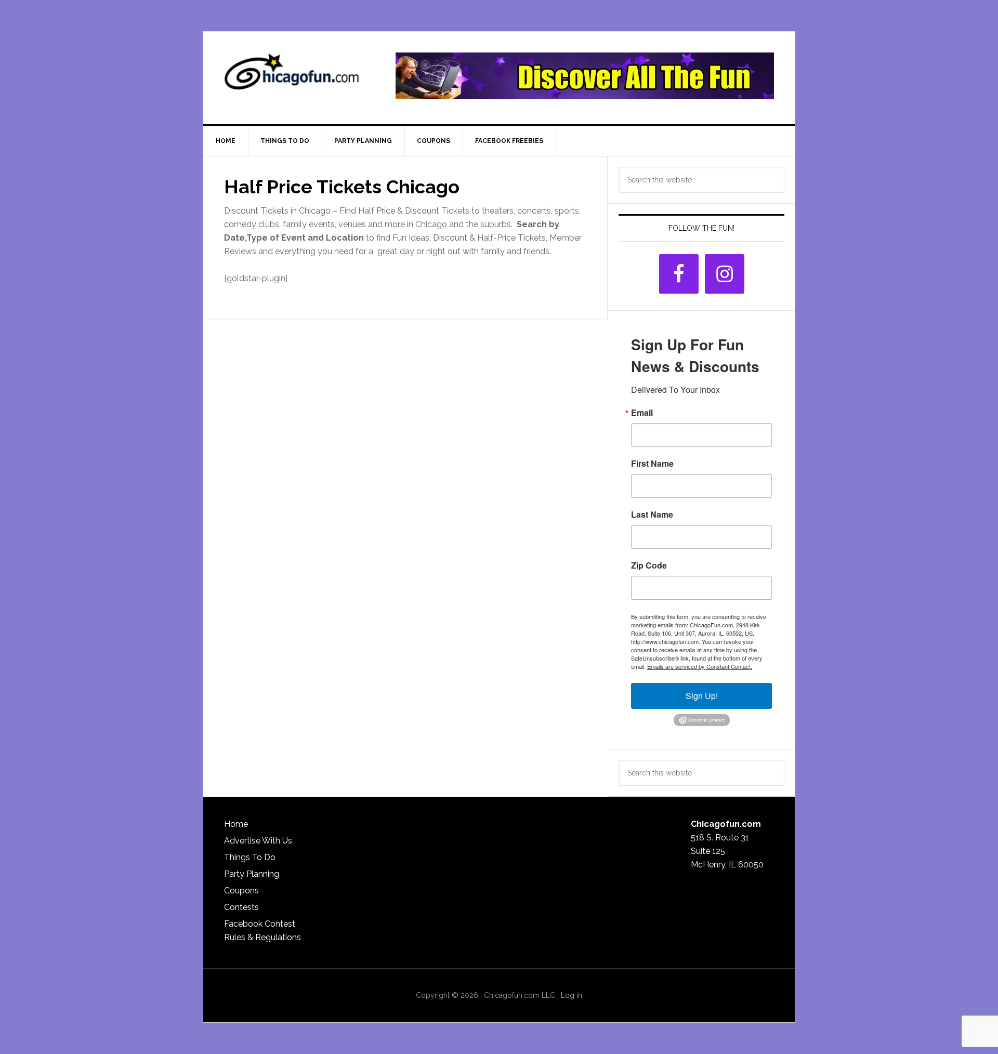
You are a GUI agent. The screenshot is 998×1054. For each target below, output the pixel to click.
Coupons (241, 890)
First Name (652, 463)
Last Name (652, 514)
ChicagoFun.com (291, 75)
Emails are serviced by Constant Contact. (699, 666)
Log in (571, 995)
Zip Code (649, 565)
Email (642, 413)
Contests (241, 907)
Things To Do (249, 857)
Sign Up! (702, 696)
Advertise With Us (258, 841)
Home (236, 824)
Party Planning (251, 874)
